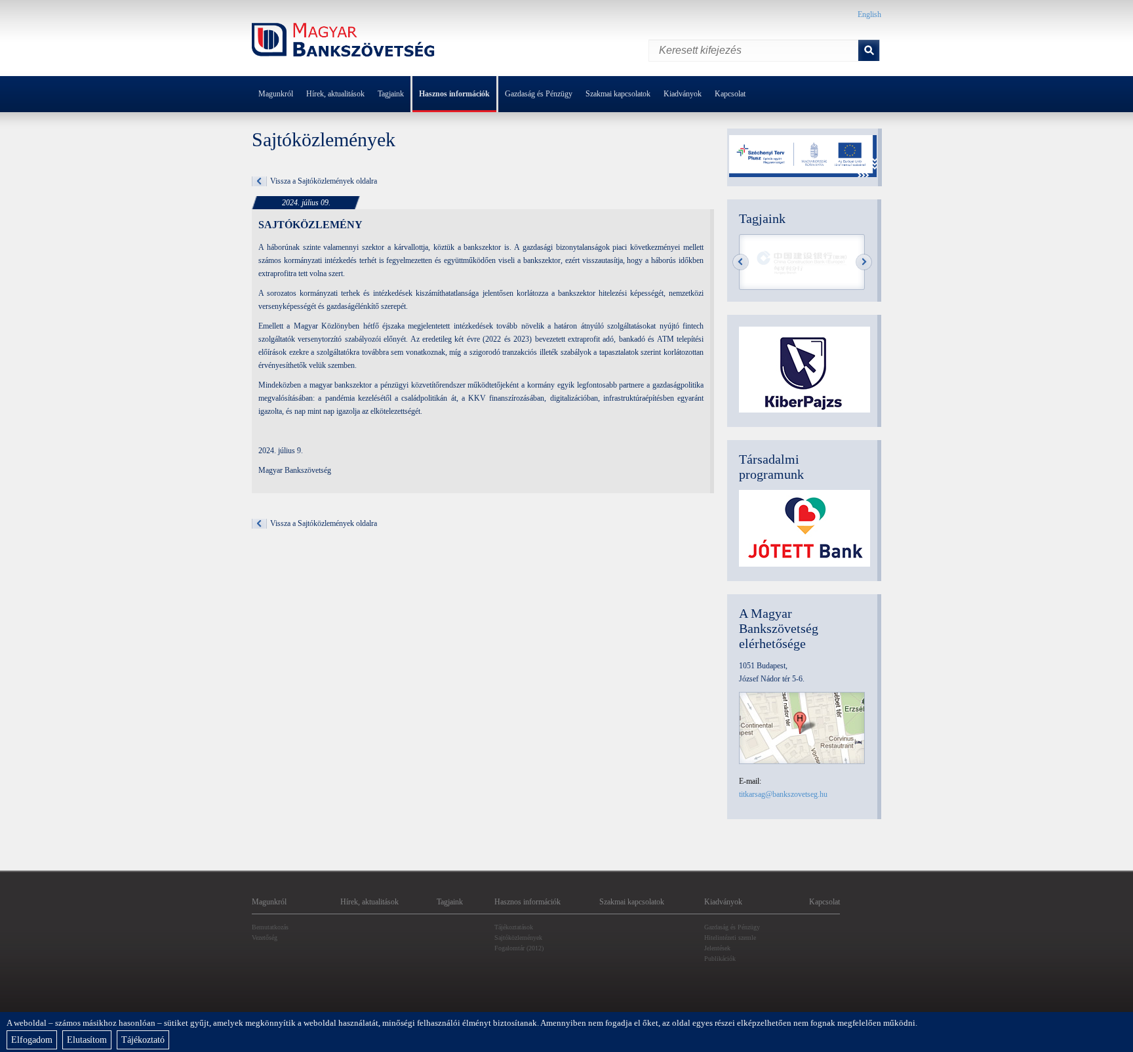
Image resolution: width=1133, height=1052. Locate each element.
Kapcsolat (730, 93)
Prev (740, 262)
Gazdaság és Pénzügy (538, 93)
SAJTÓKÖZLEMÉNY (310, 224)
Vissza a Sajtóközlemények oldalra (323, 181)
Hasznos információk (454, 93)
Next (864, 262)
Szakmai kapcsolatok (618, 93)
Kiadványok (683, 93)
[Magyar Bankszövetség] (343, 41)
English (869, 14)
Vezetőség (264, 937)
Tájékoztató (143, 1040)
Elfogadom (31, 1040)
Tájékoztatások (513, 927)
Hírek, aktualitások (335, 93)
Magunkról (275, 93)
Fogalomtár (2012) (519, 948)
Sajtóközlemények (518, 937)
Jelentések (717, 948)
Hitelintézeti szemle (730, 937)
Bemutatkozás (270, 927)
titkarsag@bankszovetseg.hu (783, 794)
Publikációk (720, 958)
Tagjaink (391, 93)
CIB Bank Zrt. (802, 263)
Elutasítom (87, 1040)
